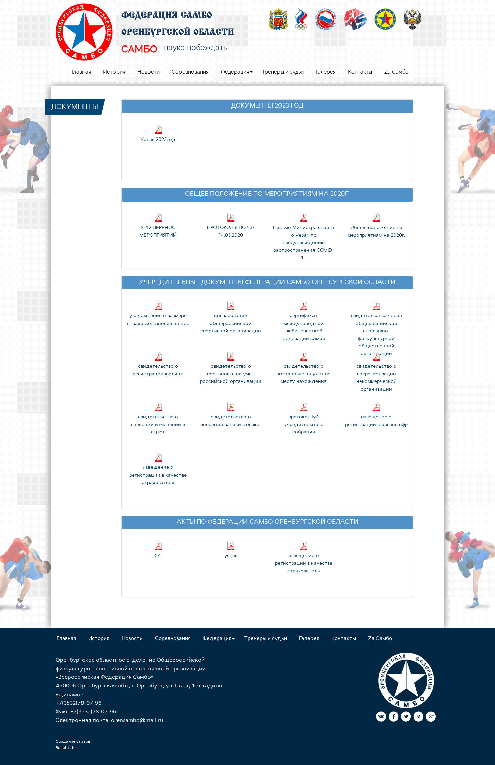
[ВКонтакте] (381, 717)
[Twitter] (406, 717)
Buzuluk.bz (66, 748)
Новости (148, 72)
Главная (81, 72)
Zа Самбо (396, 72)
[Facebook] (393, 717)
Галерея (326, 72)
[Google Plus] (431, 717)
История (114, 72)
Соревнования (190, 72)
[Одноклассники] (418, 717)
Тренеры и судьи (283, 72)
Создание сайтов (73, 742)
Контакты (360, 72)
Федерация (235, 72)
